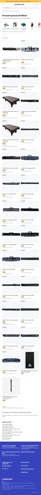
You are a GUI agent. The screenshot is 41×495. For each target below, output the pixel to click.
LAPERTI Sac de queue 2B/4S (27, 59)
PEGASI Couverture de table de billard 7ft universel (11, 140)
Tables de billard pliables (7, 430)
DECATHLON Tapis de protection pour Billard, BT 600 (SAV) (29, 371)
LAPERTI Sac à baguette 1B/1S (27, 86)
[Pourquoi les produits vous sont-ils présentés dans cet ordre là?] (2, 37)
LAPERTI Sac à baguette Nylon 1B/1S (10, 346)
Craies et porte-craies (23, 29)
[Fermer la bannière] (38, 1)
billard (9, 415)
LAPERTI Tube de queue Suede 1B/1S (10, 295)
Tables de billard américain (7, 433)
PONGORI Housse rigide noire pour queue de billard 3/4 (10, 397)
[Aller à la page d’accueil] (19, 4)
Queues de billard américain (7, 425)
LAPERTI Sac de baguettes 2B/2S (10, 370)
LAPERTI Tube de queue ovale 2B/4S (10, 168)
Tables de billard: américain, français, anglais (10, 435)
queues (5, 415)
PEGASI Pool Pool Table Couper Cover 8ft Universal (11, 112)
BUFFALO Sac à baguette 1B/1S (9, 193)
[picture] (11, 49)
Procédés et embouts (6, 28)
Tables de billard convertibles (7, 427)
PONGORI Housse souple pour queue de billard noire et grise (11, 60)
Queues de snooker (6, 439)
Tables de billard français (7, 436)
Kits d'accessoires (14, 28)
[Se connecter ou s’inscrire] (35, 4)
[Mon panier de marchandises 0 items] (37, 4)
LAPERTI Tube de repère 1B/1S (27, 139)
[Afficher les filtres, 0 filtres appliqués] (3, 35)
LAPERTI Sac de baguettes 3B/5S (10, 219)
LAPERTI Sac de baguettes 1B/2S (10, 244)
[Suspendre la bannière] (36, 1)
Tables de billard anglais (6, 438)
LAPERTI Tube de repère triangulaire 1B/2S (10, 321)
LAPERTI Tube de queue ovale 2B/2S (10, 86)
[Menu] (3, 4)
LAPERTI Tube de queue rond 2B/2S (28, 111)
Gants (32, 28)
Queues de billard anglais (7, 424)
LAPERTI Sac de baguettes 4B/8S (28, 168)
